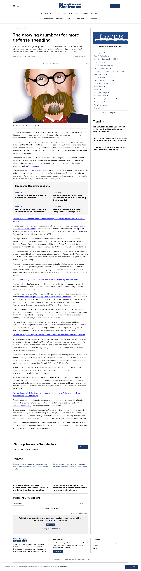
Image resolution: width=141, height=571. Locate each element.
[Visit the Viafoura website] (83, 513)
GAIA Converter (99, 74)
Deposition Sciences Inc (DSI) (105, 59)
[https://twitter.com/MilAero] (99, 548)
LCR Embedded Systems (103, 83)
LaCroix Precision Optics (103, 80)
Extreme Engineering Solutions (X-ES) (108, 71)
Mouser (96, 90)
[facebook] (44, 63)
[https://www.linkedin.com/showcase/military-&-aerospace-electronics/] (96, 548)
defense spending (33, 166)
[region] (50, 508)
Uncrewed (59, 19)
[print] (87, 63)
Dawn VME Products (101, 56)
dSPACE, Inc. (98, 62)
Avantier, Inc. (98, 53)
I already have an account (50, 529)
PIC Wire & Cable (100, 96)
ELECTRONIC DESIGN (84, 559)
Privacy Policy (62, 566)
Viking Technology (100, 105)
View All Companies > (110, 113)
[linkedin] (47, 63)
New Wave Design (100, 93)
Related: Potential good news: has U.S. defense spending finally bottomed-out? (45, 280)
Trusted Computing (20, 29)
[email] (57, 63)
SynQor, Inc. (98, 102)
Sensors (93, 19)
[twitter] (50, 63)
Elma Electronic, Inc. (101, 68)
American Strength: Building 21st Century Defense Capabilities (45, 297)
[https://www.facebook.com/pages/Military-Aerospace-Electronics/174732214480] (94, 548)
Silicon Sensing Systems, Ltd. (104, 99)
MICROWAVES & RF (70, 559)
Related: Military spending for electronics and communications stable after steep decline (49, 335)
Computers (48, 19)
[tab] (18, 503)
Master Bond (98, 87)
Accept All (132, 567)
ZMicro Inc (97, 108)
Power (69, 19)
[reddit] (54, 63)
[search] (17, 6)
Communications (81, 19)
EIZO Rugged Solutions (102, 65)
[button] (14, 6)
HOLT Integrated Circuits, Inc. (104, 77)
